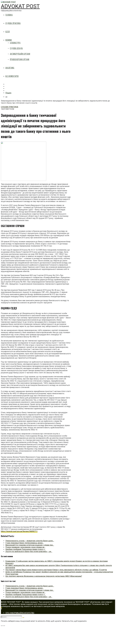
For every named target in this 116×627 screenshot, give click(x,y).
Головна (9, 14)
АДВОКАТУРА (15, 42)
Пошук (8, 93)
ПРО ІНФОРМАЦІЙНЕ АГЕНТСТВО (19, 613)
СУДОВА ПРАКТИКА (13, 23)
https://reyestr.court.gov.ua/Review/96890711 (19, 531)
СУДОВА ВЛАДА (16, 48)
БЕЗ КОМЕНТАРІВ (12, 76)
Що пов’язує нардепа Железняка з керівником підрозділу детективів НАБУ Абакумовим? (43, 576)
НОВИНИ (8, 40)
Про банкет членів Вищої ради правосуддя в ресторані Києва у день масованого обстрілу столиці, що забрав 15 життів (56, 570)
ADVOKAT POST (20, 6)
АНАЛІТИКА (9, 67)
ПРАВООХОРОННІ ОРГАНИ (19, 59)
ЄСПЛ (7, 31)
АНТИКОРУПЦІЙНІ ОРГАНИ (20, 53)
